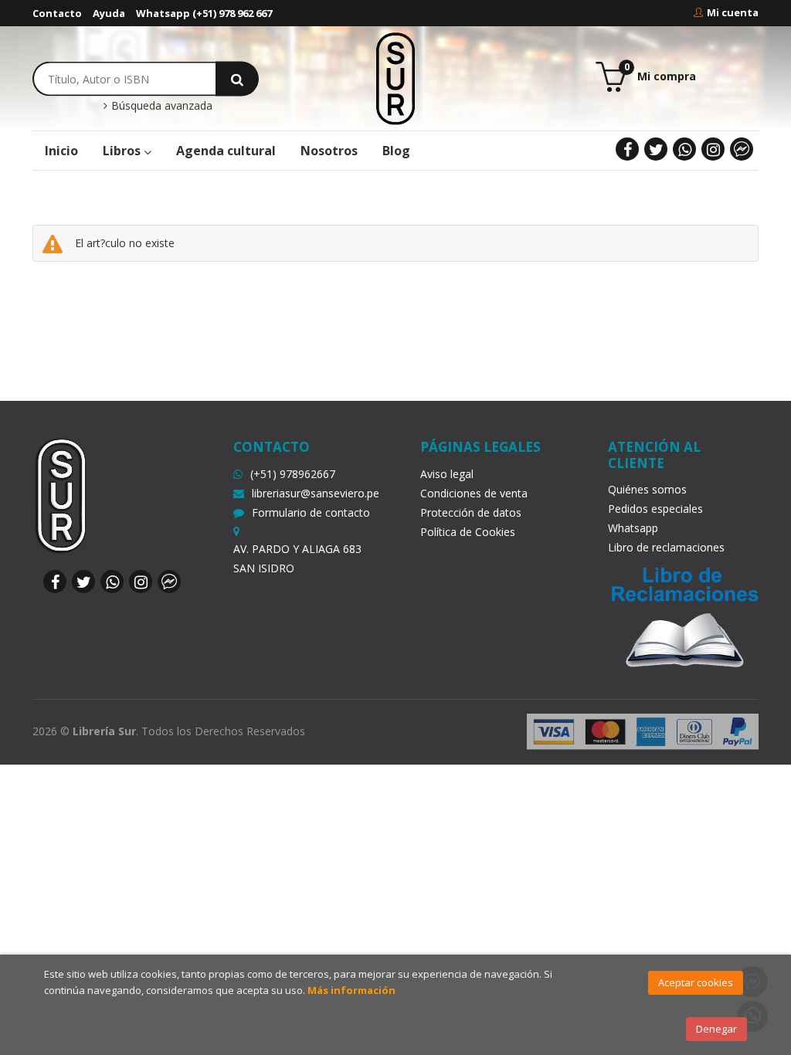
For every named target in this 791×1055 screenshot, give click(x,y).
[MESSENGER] (741, 149)
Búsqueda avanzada (160, 105)
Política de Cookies (467, 531)
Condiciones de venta (474, 493)
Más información (351, 990)
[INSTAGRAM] (713, 149)
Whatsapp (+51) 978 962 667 (204, 13)
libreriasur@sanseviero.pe (315, 493)
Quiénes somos (647, 489)
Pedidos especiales (655, 508)
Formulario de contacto (311, 512)
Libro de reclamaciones (666, 547)
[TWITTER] (655, 149)
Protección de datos (470, 512)
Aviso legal (447, 473)
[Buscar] (237, 78)
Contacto (57, 13)
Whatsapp (633, 528)
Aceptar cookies (695, 982)
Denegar (716, 1029)
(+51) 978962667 (292, 473)
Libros (123, 150)
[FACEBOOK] (627, 149)
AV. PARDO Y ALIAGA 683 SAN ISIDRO (297, 558)
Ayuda (109, 13)
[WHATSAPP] (684, 149)
